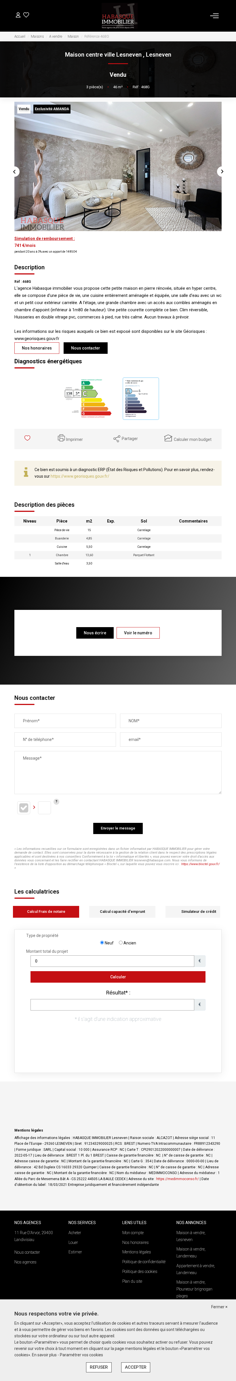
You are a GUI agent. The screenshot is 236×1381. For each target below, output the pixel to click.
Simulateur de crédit (198, 911)
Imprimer (74, 439)
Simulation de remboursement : (44, 238)
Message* (32, 758)
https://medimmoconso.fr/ (177, 1179)
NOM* (134, 721)
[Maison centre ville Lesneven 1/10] (118, 166)
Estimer (75, 1252)
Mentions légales (136, 1252)
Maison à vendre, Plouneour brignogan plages (194, 1289)
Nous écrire (95, 633)
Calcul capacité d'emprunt (122, 911)
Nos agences (25, 1262)
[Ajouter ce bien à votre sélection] (28, 439)
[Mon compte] (18, 16)
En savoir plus (45, 1355)
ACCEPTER (135, 1367)
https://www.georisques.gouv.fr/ (80, 476)
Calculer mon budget (193, 439)
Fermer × (219, 1307)
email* (135, 739)
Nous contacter (85, 348)
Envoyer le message (118, 828)
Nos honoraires (37, 348)
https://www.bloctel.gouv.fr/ (200, 864)
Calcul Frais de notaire (46, 911)
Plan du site (132, 1281)
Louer (73, 1242)
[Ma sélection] (26, 16)
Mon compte (133, 1232)
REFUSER (99, 1367)
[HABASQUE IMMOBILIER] (120, 16)
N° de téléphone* (38, 739)
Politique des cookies (139, 1271)
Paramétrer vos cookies (81, 1355)
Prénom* (31, 721)
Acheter (74, 1232)
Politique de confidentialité (143, 1261)
